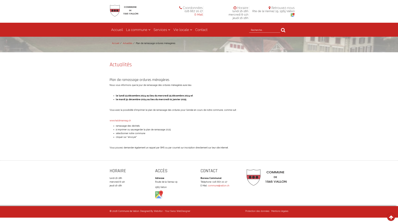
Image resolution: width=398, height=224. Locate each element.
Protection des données (257, 211)
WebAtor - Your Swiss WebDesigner (172, 211)
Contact (201, 30)
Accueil (117, 30)
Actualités (127, 43)
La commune (136, 30)
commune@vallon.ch (218, 185)
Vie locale (181, 30)
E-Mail (198, 14)
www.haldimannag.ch (120, 120)
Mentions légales (279, 211)
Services (160, 30)
